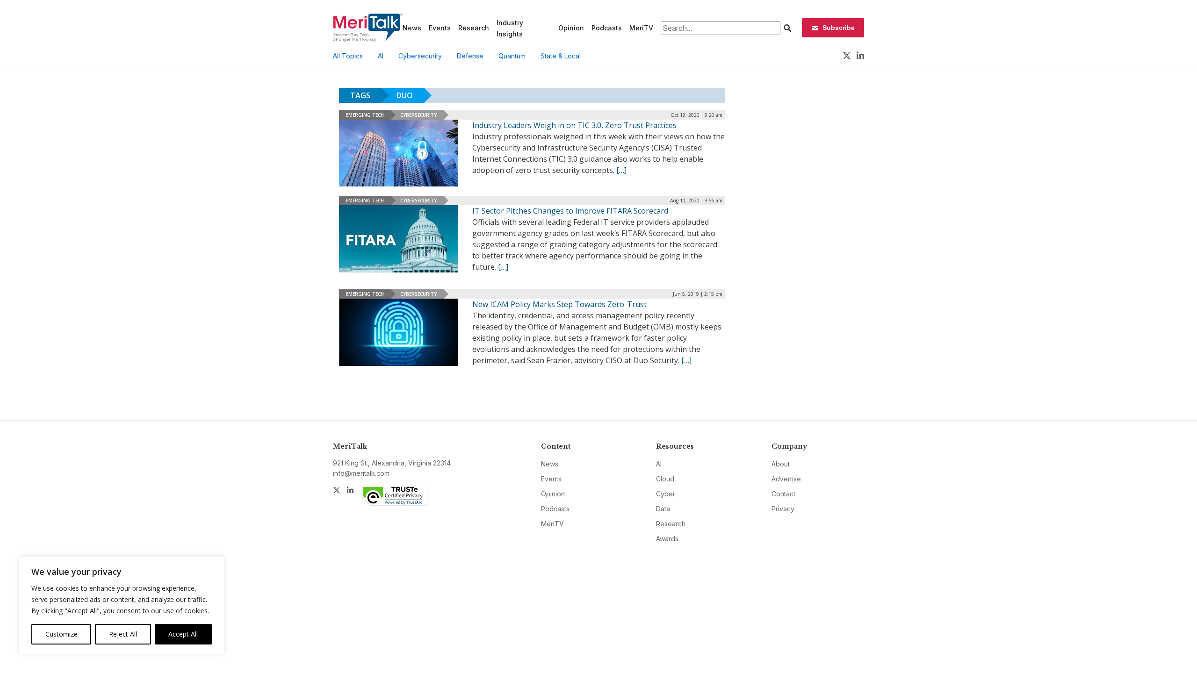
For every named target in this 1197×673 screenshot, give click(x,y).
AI (380, 56)
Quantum (512, 56)
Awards (667, 539)
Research (473, 28)
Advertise (786, 479)
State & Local (561, 56)
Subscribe (838, 27)
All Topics (348, 56)
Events (440, 28)
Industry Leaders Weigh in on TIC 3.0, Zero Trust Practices (574, 125)
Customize (61, 634)
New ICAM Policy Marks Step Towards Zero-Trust (559, 304)
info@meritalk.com (361, 473)
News (412, 28)
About (781, 464)
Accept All (183, 634)
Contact (783, 494)
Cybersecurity (420, 56)
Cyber (665, 494)
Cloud (665, 479)
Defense (470, 56)
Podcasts (606, 28)
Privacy (783, 509)
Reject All (123, 634)
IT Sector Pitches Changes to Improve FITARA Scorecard (570, 211)
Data (663, 509)
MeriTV (641, 28)
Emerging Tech (365, 115)
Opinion (571, 28)
